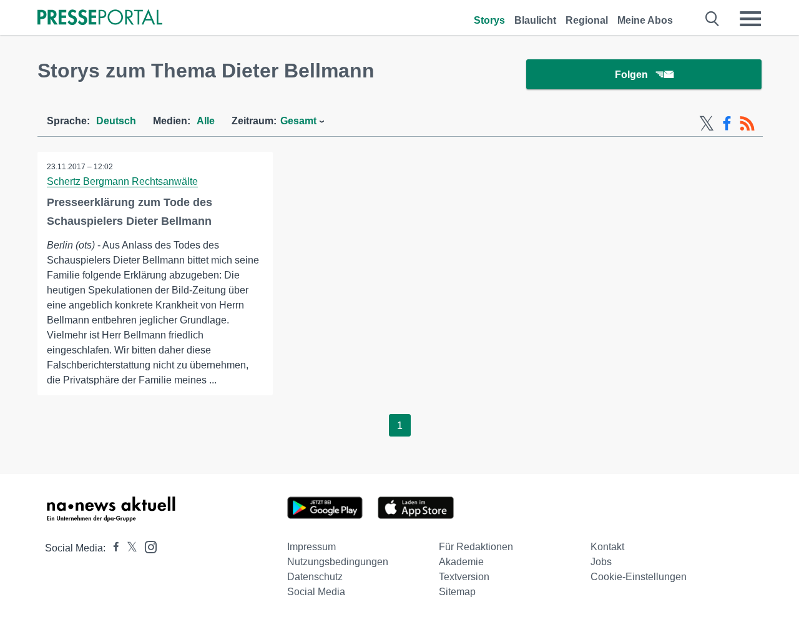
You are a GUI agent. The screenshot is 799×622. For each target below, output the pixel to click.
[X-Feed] (707, 123)
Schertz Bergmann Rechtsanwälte (122, 181)
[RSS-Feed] (747, 123)
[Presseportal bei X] (128, 548)
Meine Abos (645, 20)
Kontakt (607, 546)
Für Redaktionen (476, 546)
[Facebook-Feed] (727, 123)
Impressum (311, 546)
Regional (587, 20)
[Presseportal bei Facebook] (112, 548)
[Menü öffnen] (750, 18)
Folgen (631, 74)
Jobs (601, 561)
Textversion (464, 576)
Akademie (461, 561)
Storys (489, 20)
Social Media (316, 591)
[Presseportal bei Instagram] (147, 546)
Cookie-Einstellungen (639, 576)
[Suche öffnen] (712, 18)
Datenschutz (315, 576)
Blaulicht (535, 20)
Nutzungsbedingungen (337, 561)
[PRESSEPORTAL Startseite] (99, 18)
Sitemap (457, 591)
